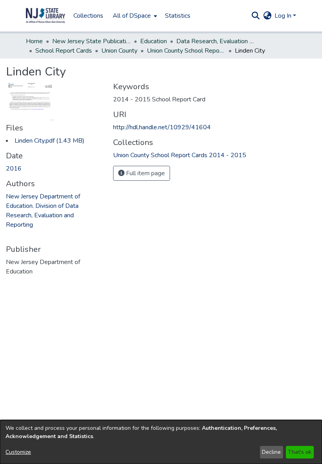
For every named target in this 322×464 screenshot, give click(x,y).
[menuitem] (134, 15)
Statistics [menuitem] (177, 15)
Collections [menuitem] (88, 15)
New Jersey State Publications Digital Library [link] (91, 41)
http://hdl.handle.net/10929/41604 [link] (162, 127)
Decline (271, 452)
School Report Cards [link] (63, 50)
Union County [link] (119, 50)
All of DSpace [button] (132, 15)
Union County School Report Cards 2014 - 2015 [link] (186, 50)
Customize (18, 452)
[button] (46, 16)
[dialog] (161, 442)
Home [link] (34, 41)
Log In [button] (283, 15)
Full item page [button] (144, 173)
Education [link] (153, 41)
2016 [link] (14, 168)
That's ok (299, 452)
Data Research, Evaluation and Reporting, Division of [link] (215, 41)
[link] (49, 140)
